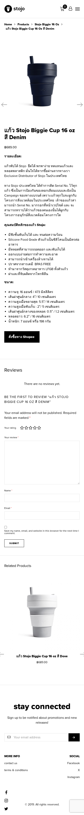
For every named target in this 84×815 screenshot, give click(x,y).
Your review (11, 437)
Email (8, 508)
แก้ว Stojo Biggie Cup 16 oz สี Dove (42, 656)
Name (8, 490)
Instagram (73, 777)
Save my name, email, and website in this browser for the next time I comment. (41, 532)
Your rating (10, 428)
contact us (10, 763)
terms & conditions (16, 770)
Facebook (73, 763)
